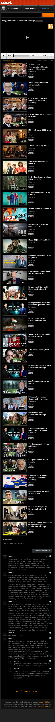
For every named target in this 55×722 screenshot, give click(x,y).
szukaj (48, 15)
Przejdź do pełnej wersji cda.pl (27, 691)
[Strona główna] (6, 2)
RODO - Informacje (44, 706)
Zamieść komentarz (41, 551)
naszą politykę (44, 702)
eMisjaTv (10, 61)
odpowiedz (22, 570)
